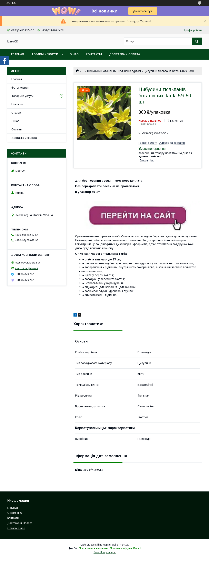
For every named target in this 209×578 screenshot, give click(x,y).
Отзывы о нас (16, 528)
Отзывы (16, 129)
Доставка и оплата (124, 54)
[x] (79, 315)
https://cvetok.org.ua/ (27, 262)
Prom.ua (124, 544)
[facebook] (75, 315)
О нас (74, 54)
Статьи (16, 112)
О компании (14, 512)
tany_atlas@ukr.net (26, 268)
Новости (17, 104)
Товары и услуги (44, 54)
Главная (17, 54)
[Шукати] (197, 41)
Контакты (94, 54)
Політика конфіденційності (125, 548)
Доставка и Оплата (19, 523)
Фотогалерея (20, 87)
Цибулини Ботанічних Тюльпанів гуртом (114, 71)
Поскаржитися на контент (93, 548)
